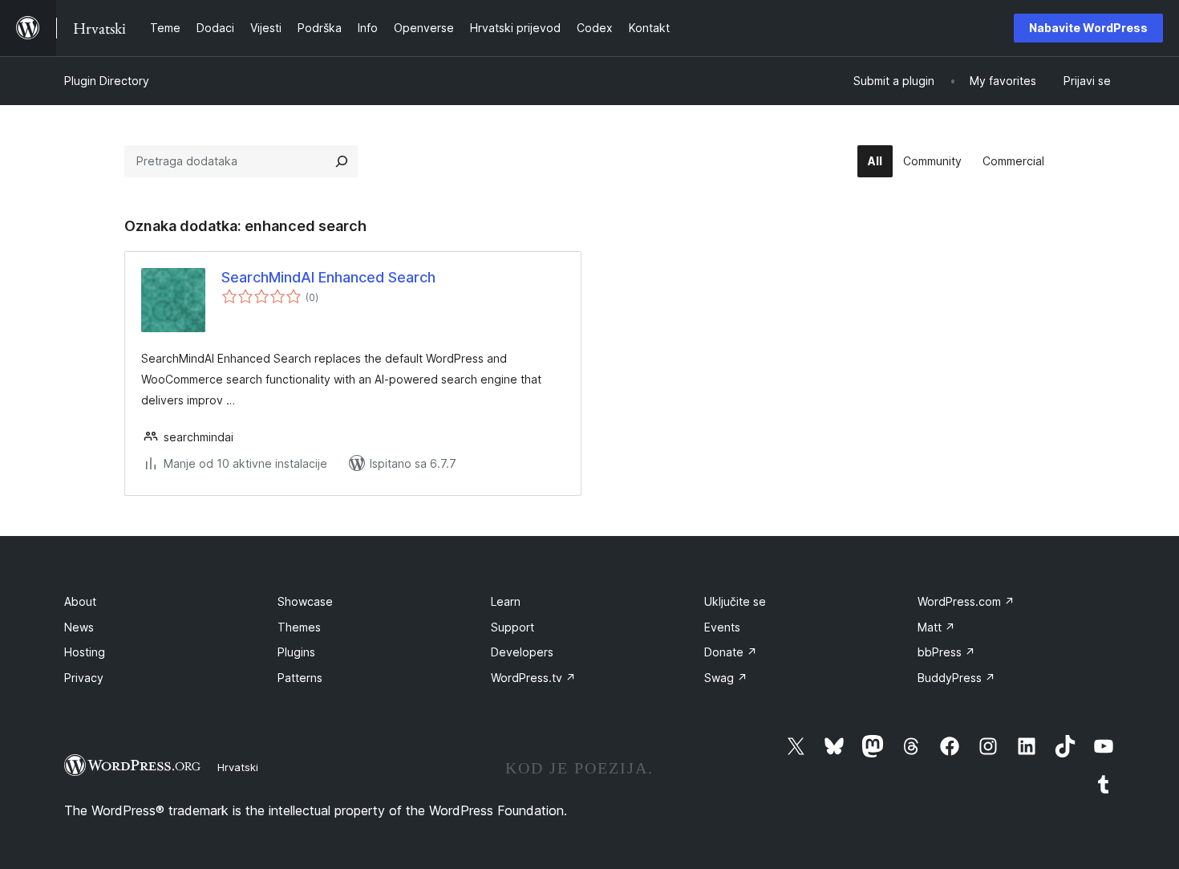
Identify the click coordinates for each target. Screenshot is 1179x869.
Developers (522, 652)
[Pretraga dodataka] (342, 161)
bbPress (946, 652)
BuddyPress (956, 677)
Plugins (296, 652)
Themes (299, 627)
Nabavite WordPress (1088, 28)
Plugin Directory (106, 80)
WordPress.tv (533, 677)
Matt (936, 627)
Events (722, 627)
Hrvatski (237, 767)
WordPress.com (966, 601)
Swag (726, 677)
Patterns (300, 677)
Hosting (84, 652)
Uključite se (735, 601)
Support (512, 627)
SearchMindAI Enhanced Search (328, 277)
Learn (506, 601)
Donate (730, 652)
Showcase (305, 601)
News (79, 627)
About (80, 601)
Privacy (83, 677)
